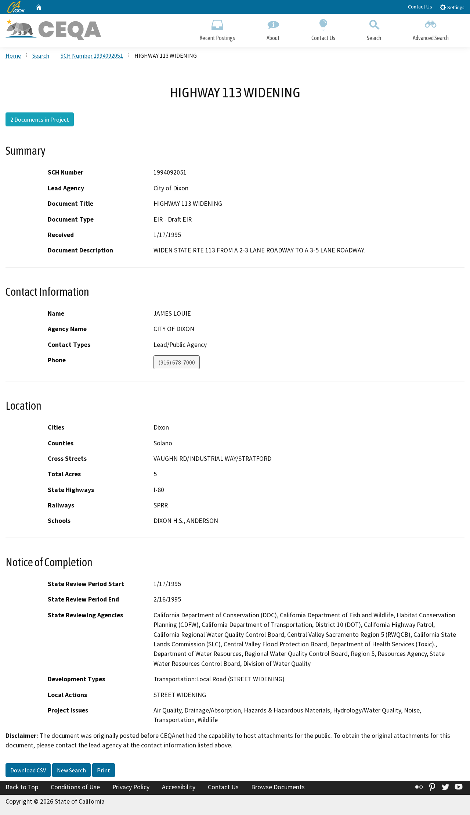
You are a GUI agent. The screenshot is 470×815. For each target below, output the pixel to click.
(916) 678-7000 (176, 362)
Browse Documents (278, 787)
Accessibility (178, 787)
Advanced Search (431, 38)
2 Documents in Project (39, 119)
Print (103, 770)
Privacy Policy (130, 787)
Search (374, 38)
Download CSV (28, 770)
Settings (455, 7)
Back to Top (22, 787)
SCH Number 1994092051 (92, 55)
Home (13, 55)
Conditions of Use (75, 787)
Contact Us (420, 6)
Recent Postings (217, 38)
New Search (71, 770)
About (273, 38)
